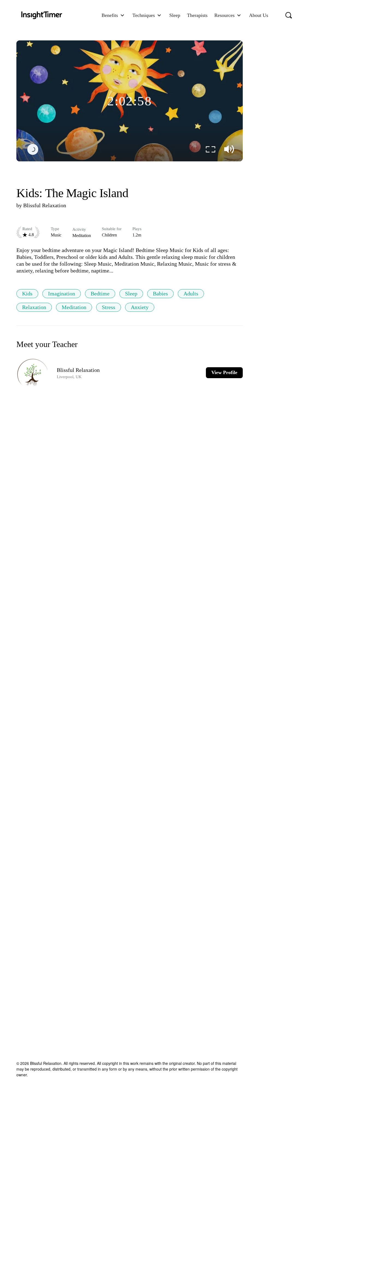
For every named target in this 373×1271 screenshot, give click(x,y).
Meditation (74, 307)
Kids (27, 294)
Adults (190, 294)
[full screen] (210, 149)
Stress (108, 307)
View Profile (224, 372)
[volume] (229, 149)
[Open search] (288, 15)
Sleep (131, 294)
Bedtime (100, 294)
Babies (160, 294)
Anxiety (140, 307)
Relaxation (34, 307)
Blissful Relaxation (44, 205)
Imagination (61, 294)
